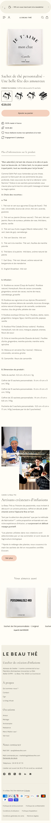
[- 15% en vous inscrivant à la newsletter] (25, 7)
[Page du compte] (9, 17)
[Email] (30, 774)
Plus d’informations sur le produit (18, 152)
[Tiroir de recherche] (42, 17)
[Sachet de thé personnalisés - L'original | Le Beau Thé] (21, 603)
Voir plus (9, 558)
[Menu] (4, 17)
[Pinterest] (20, 774)
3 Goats (27, 791)
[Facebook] (9, 774)
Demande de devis (10, 758)
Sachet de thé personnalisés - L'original (21, 626)
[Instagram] (4, 774)
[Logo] (25, 17)
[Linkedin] (25, 774)
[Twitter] (14, 774)
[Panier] (47, 17)
